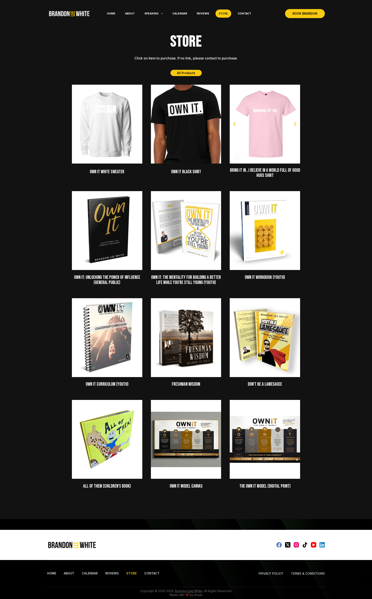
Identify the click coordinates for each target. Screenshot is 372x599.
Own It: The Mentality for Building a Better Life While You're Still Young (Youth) (186, 280)
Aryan (198, 595)
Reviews (203, 13)
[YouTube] (313, 545)
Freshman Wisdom (186, 384)
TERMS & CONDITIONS (308, 573)
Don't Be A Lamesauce (265, 384)
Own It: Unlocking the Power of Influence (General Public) (107, 280)
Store (223, 13)
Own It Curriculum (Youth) (107, 384)
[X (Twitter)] (287, 545)
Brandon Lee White (188, 591)
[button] (234, 124)
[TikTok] (305, 545)
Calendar (179, 13)
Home (111, 13)
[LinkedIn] (322, 545)
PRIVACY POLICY (271, 573)
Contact (244, 13)
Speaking (151, 13)
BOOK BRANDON (305, 13)
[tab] (186, 73)
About (130, 13)
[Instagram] (296, 545)
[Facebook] (279, 545)
